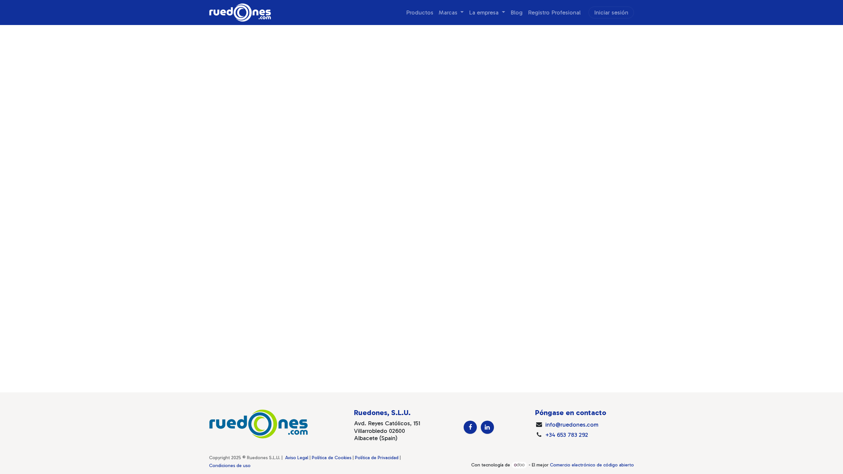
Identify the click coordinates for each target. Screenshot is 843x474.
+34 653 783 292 (566, 434)
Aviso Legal (296, 458)
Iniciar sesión (611, 12)
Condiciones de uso (230, 465)
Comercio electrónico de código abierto (592, 465)
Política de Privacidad (376, 458)
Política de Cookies (331, 458)
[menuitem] (419, 12)
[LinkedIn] (487, 427)
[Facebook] (470, 427)
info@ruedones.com (571, 424)
